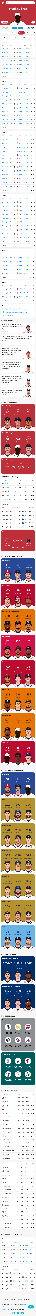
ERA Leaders (6, 825)
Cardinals (8, 1128)
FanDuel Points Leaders (10, 958)
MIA (14, 1277)
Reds (6, 1136)
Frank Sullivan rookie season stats (16, 312)
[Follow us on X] (22, 1313)
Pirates (7, 1132)
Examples (27, 1299)
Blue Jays (8, 499)
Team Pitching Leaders (10, 433)
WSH (26, 1277)
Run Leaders (6, 662)
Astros (7, 1212)
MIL (20, 68)
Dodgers (7, 1143)
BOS (14, 511)
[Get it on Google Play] (18, 1313)
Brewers (7, 1120)
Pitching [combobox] (22, 37)
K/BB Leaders (6, 901)
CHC (20, 64)
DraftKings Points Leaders (11, 986)
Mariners (7, 1220)
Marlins (28, 543)
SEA (14, 527)
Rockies (7, 1158)
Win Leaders (6, 774)
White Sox (8, 1189)
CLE (26, 1285)
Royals (7, 1205)
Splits (29, 33)
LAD (20, 49)
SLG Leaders (6, 715)
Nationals (8, 1110)
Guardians (8, 1193)
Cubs (6, 1124)
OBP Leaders (6, 690)
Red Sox (4, 22)
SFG (20, 53)
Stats (13, 33)
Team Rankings (7, 460)
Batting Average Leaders (10, 611)
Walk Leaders (6, 927)
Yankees (7, 487)
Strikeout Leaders (8, 800)
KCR (14, 1261)
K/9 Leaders (6, 876)
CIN (20, 60)
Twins (7, 1197)
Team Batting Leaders (9, 406)
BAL (14, 1245)
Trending (19, 1299)
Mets (6, 1114)
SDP (26, 1253)
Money (13, 1299)
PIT (20, 56)
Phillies (7, 1102)
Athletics (8, 1224)
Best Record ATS (8, 1020)
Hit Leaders (6, 636)
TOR (26, 1257)
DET (26, 1273)
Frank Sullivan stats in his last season (17, 309)
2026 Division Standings (10, 477)
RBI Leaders (6, 586)
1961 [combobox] (3, 37)
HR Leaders (6, 560)
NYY (26, 511)
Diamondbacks (9, 1150)
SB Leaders (6, 743)
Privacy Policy (6, 1309)
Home (7, 1299)
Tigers (7, 1201)
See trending (9, 316)
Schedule (5, 504)
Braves (7, 1098)
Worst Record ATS (8, 1054)
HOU (14, 1281)
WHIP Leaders (7, 851)
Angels (7, 1228)
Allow (31, 1307)
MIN (26, 1245)
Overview (5, 33)
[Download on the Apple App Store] (13, 1313)
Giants (7, 1154)
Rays (6, 483)
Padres (7, 1147)
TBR (26, 1289)
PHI (14, 1249)
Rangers (7, 1216)
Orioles (7, 495)
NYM (26, 1281)
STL (20, 88)
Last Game (5, 532)
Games (21, 33)
